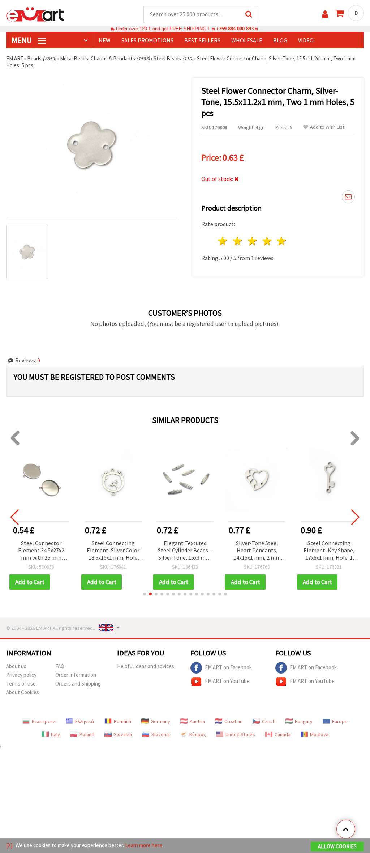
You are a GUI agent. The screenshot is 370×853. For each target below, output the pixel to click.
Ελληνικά (84, 721)
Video (306, 40)
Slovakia (123, 734)
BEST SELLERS (202, 40)
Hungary (304, 721)
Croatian (233, 721)
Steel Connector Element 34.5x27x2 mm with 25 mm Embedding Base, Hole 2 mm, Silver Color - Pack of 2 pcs (41, 550)
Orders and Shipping (78, 683)
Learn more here (143, 845)
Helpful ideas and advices (145, 666)
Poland (86, 734)
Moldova (319, 734)
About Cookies (22, 692)
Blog (280, 40)
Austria (197, 721)
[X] (9, 845)
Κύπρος (197, 734)
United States (240, 734)
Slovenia (160, 734)
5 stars (282, 241)
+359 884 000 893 (235, 28)
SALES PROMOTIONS (147, 40)
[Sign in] (325, 14)
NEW (105, 40)
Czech (268, 721)
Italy (55, 734)
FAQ (59, 666)
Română (122, 721)
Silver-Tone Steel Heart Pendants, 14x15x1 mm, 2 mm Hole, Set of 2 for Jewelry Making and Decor (257, 550)
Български (44, 721)
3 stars (252, 241)
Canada (283, 734)
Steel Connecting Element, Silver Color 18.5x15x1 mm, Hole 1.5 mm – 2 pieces (113, 550)
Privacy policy (21, 674)
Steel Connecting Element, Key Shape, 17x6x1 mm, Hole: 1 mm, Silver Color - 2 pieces (329, 550)
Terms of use (21, 683)
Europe (340, 721)
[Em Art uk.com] (35, 14)
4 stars (267, 241)
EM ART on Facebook (228, 666)
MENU (22, 40)
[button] (144, 594)
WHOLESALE (246, 40)
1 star (223, 241)
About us (16, 666)
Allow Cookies (337, 846)
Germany (160, 721)
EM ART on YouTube (227, 680)
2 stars (238, 241)
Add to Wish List (327, 127)
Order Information (75, 674)
